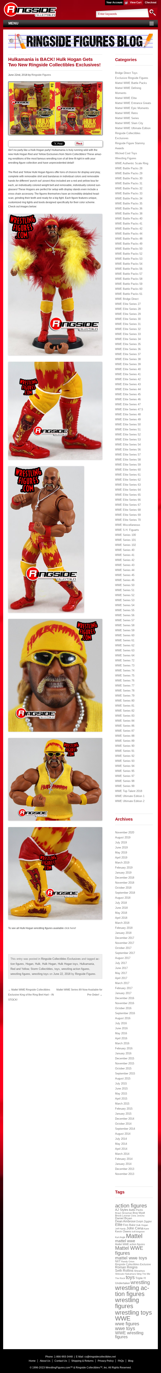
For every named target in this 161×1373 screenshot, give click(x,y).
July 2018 (121, 902)
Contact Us (61, 1360)
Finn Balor (129, 1225)
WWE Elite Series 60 (128, 469)
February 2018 (123, 927)
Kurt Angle (120, 1237)
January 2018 (123, 932)
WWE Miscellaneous (127, 524)
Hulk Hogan (49, 963)
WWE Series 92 (124, 755)
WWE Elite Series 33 (128, 334)
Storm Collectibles (42, 968)
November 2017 (124, 942)
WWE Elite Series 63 (128, 484)
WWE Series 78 (124, 690)
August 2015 (122, 1078)
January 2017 (123, 993)
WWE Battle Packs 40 (128, 218)
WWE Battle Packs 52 (128, 253)
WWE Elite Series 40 (128, 369)
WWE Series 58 (124, 625)
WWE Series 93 (124, 760)
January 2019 (123, 872)
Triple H (140, 1278)
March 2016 (122, 1043)
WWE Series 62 (124, 645)
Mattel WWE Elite (126, 98)
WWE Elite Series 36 (128, 349)
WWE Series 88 (124, 735)
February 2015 (123, 1108)
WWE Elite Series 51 (128, 429)
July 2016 (121, 1023)
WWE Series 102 (125, 545)
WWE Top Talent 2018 (128, 791)
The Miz (146, 1274)
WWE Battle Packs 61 (128, 293)
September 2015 (125, 1073)
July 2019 (121, 842)
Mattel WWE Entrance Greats (133, 103)
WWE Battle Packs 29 (128, 173)
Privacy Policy (106, 1360)
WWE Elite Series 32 (128, 329)
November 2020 (124, 832)
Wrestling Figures (125, 158)
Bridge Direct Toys (126, 72)
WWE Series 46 (124, 580)
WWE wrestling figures (129, 1335)
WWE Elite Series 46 (128, 399)
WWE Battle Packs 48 (128, 238)
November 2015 (124, 1063)
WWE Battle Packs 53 (128, 258)
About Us (45, 1360)
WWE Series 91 (124, 750)
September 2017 (125, 953)
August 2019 (122, 837)
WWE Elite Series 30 (128, 319)
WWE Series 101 (125, 540)
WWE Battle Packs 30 (128, 178)
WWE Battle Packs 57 (128, 273)
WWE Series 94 (124, 765)
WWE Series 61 (124, 640)
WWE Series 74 (124, 670)
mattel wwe (125, 1241)
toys (57, 968)
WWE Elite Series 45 (128, 394)
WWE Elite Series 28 (128, 309)
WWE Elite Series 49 (128, 419)
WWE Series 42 (124, 560)
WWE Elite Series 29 (128, 314)
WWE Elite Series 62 (128, 479)
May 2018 (121, 912)
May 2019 (121, 852)
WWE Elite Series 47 (128, 404)
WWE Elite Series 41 (128, 374)
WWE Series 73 (124, 665)
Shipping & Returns (82, 1360)
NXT (118, 1261)
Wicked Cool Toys (126, 153)
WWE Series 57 (124, 620)
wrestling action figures (75, 968)
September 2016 (125, 1013)
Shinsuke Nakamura (125, 1274)
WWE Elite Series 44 (128, 389)
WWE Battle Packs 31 (128, 183)
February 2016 (123, 1048)
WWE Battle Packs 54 (128, 263)
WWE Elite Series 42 (128, 379)
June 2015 (121, 1088)
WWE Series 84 (124, 720)
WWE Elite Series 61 (128, 474)
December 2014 (124, 1118)
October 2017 (123, 948)
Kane (146, 1228)
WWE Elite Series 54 (128, 444)
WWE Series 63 (124, 650)
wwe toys (125, 1328)
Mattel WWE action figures (130, 1244)
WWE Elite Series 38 (128, 359)
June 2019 (121, 847)
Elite (118, 1225)
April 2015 (121, 1098)
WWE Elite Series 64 (128, 489)
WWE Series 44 (124, 570)
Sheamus (139, 1270)
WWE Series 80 (124, 700)
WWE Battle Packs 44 (128, 233)
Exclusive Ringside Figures (131, 78)
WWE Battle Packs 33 (128, 193)
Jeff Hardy (120, 1228)
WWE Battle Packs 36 (128, 208)
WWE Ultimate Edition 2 (129, 801)
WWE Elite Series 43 (128, 384)
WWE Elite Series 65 (128, 494)
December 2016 (124, 998)
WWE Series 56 (124, 615)
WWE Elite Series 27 (128, 303)
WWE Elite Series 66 (128, 499)
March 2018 (122, 922)
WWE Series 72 (124, 660)
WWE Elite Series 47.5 (129, 409)
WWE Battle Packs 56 (128, 268)
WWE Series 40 (124, 550)
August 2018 (122, 897)
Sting (139, 1274)
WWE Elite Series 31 (128, 324)
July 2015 (121, 1083)
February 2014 (123, 1158)
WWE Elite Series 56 (128, 449)
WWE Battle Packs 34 (128, 198)
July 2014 (121, 1138)
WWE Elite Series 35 (128, 344)
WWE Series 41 (124, 555)
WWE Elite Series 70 (128, 519)
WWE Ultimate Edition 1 (129, 796)
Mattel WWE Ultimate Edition (133, 128)
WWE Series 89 (124, 740)
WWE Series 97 (124, 776)
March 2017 (122, 983)
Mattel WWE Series (127, 118)
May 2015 (121, 1093)
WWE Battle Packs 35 (128, 203)
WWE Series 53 (124, 600)
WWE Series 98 (124, 781)
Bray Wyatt (139, 1212)
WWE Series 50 (124, 585)
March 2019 (122, 862)
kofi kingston (138, 1231)
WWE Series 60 (124, 635)
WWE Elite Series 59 (128, 464)
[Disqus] (55, 1057)
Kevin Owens (123, 1231)
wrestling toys (40, 973)
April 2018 (121, 917)
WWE (122, 1318)
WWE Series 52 (124, 595)
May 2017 (121, 973)
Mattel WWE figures (129, 1250)
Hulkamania (87, 963)
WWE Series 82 (124, 710)
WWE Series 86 (124, 725)
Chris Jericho (137, 1215)
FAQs (121, 1360)
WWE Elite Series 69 (128, 514)
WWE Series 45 (124, 575)
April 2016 (121, 1038)
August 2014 (122, 1133)
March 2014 (122, 1153)
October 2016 (123, 1008)
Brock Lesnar (122, 1215)
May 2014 (121, 1143)
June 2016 (121, 1028)
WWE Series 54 (124, 605)
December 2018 (124, 877)
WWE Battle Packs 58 (128, 278)
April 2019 (121, 857)
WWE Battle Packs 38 (128, 213)
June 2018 (121, 907)
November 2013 (124, 1173)
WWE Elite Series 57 (128, 454)
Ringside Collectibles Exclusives (61, 958)
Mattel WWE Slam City (129, 123)
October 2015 (123, 1068)
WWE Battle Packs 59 (128, 283)
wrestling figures (20, 973)
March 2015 (122, 1103)
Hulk (37, 963)
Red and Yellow (19, 968)
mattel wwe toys (131, 1257)
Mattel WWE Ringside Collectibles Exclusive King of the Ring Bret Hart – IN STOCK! (31, 994)
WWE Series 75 (124, 675)
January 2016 (123, 1053)
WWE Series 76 (124, 680)
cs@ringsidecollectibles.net (100, 1356)
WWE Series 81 (124, 705)
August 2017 (122, 958)
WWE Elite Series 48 (128, 414)
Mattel (134, 1236)
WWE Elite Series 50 (128, 424)
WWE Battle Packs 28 (128, 168)
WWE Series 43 (124, 565)
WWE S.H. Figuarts (127, 529)
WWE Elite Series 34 (128, 339)
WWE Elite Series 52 (128, 434)
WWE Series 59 (124, 630)
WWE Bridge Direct (127, 298)
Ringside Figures (41, 74)
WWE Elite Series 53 (128, 439)
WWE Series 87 (124, 730)
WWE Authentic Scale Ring (131, 163)
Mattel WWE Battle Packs (131, 83)
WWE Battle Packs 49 (128, 243)
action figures (131, 1205)
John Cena (134, 1228)
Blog (130, 1360)
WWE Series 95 (124, 770)
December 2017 (124, 937)
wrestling (140, 1282)
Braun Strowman (123, 1213)
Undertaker (122, 1283)
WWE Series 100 (125, 534)
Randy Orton (127, 1261)
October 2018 (123, 887)
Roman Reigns (126, 1267)
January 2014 (123, 1163)
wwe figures (127, 1323)
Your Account (114, 2)
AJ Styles (121, 1209)
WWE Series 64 (124, 655)
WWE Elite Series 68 (128, 509)
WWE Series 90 (124, 745)
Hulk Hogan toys (68, 963)
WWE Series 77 (124, 685)
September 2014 (125, 1128)
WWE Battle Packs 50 (128, 248)
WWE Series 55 (124, 610)
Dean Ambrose (125, 1221)
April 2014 (121, 1148)
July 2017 (121, 963)
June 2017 (121, 968)
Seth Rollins (124, 1270)
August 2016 (122, 1018)
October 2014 (123, 1123)
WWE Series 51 (124, 590)
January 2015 (123, 1113)
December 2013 (124, 1168)
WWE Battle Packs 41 (128, 223)
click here (69, 928)
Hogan (29, 963)
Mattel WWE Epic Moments (132, 108)
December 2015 (124, 1058)
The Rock (120, 1278)
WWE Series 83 (124, 715)
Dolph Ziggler (144, 1221)
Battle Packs (136, 1210)
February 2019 (123, 867)
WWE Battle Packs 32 (128, 188)
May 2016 (121, 1033)
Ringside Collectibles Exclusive (133, 1264)
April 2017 (121, 978)
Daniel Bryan (123, 1218)
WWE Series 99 (124, 786)
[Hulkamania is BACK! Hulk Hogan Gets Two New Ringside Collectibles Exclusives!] (55, 108)
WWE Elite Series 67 (128, 504)
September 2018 (125, 892)
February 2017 (123, 988)
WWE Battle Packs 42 (128, 228)
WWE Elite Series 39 (128, 364)
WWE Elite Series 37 (128, 354)
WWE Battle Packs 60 (128, 288)
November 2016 (124, 1003)
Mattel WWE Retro (126, 113)
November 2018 (124, 882)
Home (32, 1360)
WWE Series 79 (124, 695)
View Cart (136, 2)
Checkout (150, 2)
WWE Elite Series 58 (128, 459)
